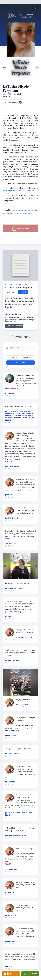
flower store (27, 213)
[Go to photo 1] (18, 578)
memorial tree (29, 210)
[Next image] (36, 566)
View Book (10, 292)
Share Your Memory (14, 326)
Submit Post (20, 362)
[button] (20, 566)
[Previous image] (4, 566)
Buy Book (22, 292)
